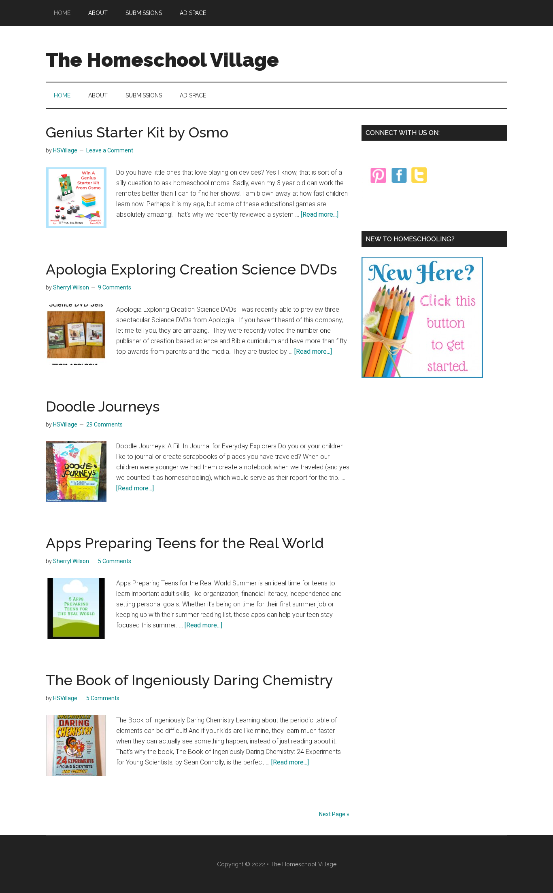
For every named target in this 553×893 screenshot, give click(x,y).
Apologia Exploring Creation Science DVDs (191, 269)
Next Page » (334, 814)
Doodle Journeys (103, 406)
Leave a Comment (109, 150)
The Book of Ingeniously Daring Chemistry (189, 679)
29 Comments (104, 424)
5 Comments (114, 561)
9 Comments (114, 287)
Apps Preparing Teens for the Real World (185, 542)
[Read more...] (319, 214)
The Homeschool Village (162, 60)
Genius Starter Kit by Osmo (137, 132)
